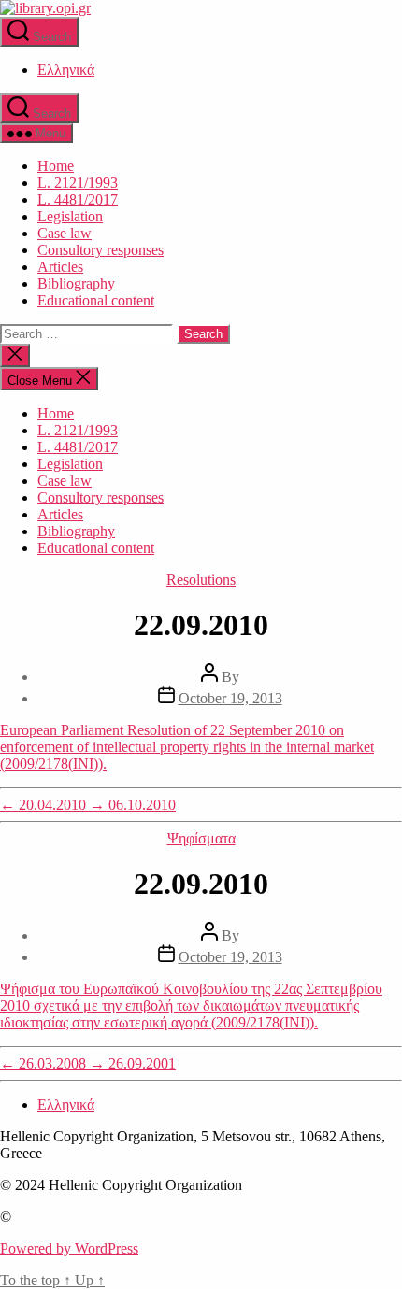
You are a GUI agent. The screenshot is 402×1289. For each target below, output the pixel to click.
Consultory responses (100, 250)
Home (55, 166)
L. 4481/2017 (77, 199)
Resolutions (201, 580)
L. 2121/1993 (77, 183)
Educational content (95, 300)
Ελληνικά (65, 70)
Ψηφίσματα (201, 838)
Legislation (70, 216)
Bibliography (76, 283)
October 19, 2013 (230, 698)
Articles (60, 267)
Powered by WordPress (69, 1248)
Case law (64, 233)
